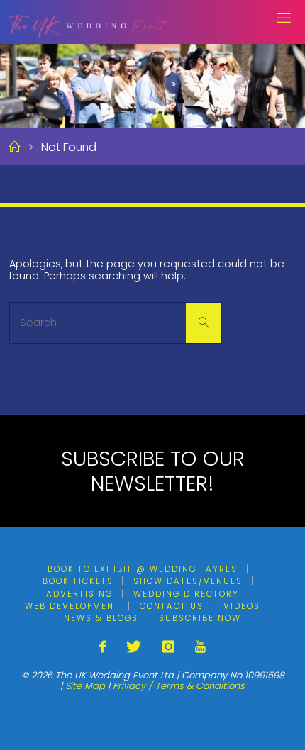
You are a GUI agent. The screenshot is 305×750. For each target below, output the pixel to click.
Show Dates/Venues (188, 581)
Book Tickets (78, 581)
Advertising (79, 594)
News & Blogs (101, 618)
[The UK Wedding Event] (88, 21)
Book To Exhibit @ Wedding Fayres (143, 569)
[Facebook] (102, 646)
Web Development (72, 606)
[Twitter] (134, 646)
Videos (241, 606)
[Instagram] (168, 646)
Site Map (85, 686)
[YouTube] (200, 646)
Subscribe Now (200, 618)
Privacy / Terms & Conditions (179, 686)
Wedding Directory (186, 594)
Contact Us (172, 606)
